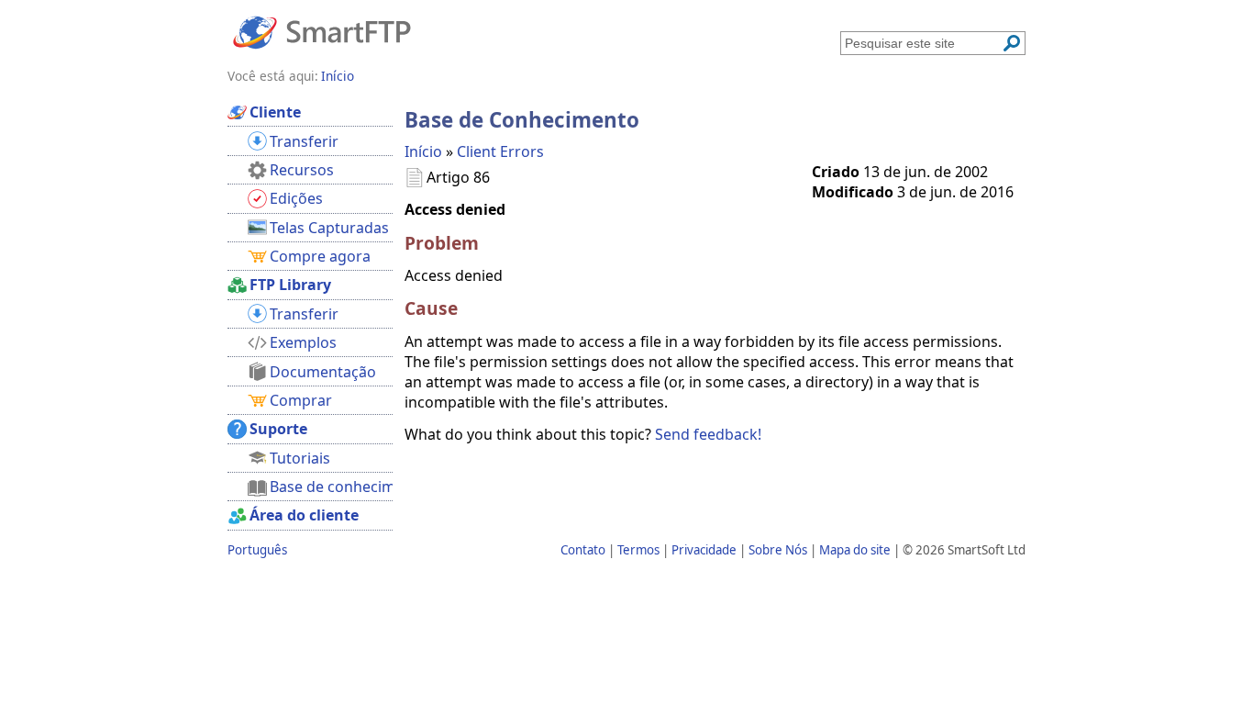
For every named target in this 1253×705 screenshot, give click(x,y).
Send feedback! (708, 434)
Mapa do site (855, 550)
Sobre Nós (777, 550)
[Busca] (1012, 43)
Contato (582, 550)
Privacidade (704, 550)
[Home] (321, 31)
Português (257, 550)
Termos (638, 550)
